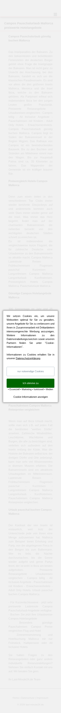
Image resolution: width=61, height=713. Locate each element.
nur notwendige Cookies (30, 371)
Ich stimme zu (30, 383)
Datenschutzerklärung (28, 358)
